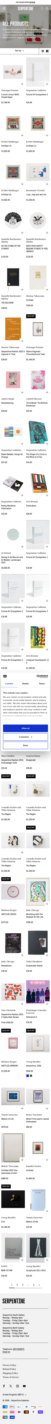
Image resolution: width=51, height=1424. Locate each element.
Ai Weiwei (6, 553)
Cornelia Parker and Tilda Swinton (11, 809)
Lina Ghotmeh (8, 1010)
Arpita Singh (7, 399)
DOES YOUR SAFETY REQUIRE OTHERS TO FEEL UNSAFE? (37, 249)
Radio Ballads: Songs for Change (12, 455)
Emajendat (31, 760)
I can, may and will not (36, 195)
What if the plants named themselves (37, 1120)
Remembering (7, 403)
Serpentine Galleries (36, 91)
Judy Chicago (32, 910)
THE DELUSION (7, 303)
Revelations (6, 966)
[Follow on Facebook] (4, 1386)
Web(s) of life (32, 1222)
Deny (25, 745)
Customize (24, 737)
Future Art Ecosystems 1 (37, 557)
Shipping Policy (10, 1373)
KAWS (4, 1266)
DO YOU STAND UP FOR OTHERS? (10, 247)
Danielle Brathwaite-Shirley (11, 240)
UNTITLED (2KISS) (8, 914)
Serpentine (32, 2)
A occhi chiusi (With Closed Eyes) (10, 96)
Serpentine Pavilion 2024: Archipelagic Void (12, 761)
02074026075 (18, 1349)
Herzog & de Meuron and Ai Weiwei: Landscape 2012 (12, 560)
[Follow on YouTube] (24, 1386)
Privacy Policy (9, 1365)
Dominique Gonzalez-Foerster (36, 1011)
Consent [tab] (9, 683)
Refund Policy (9, 1369)
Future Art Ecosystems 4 (12, 660)
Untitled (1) (31, 146)
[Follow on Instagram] (17, 1386)
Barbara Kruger (9, 910)
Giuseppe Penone (9, 91)
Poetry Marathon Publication (8, 507)
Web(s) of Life (7, 1119)
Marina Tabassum (35, 296)
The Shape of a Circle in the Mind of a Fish (36, 455)
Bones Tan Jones (34, 1115)
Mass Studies (8, 756)
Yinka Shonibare (34, 962)
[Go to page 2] (39, 1285)
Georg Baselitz (33, 1062)
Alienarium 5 (31, 1017)
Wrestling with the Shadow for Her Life (34, 915)
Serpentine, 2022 (33, 1066)
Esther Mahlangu (10, 142)
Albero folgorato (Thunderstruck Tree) (35, 352)
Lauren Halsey (33, 756)
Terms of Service (11, 1377)
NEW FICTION (6, 1270)
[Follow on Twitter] (10, 1386)
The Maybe (6, 814)
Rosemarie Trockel (35, 191)
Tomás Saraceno (9, 1115)
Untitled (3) (6, 146)
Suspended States (34, 966)
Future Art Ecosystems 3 (37, 611)
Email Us (6, 1352)
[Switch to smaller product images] (47, 51)
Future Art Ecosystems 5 (37, 95)
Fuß (3, 1222)
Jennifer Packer (33, 1166)
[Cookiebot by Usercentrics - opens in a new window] (36, 676)
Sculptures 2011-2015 (36, 1270)
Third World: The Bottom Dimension (37, 404)
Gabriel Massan (34, 399)
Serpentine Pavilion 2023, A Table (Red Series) (12, 1015)
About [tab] (42, 683)
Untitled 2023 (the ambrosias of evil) (9, 1171)
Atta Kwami (32, 502)
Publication (31, 506)
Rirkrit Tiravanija (9, 1166)
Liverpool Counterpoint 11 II (37, 661)
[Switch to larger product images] (43, 51)
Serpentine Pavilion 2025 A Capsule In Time (13, 352)
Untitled (29, 300)
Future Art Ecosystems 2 (12, 611)
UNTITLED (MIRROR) (9, 1066)
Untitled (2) (6, 195)
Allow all (25, 728)
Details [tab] (25, 683)
